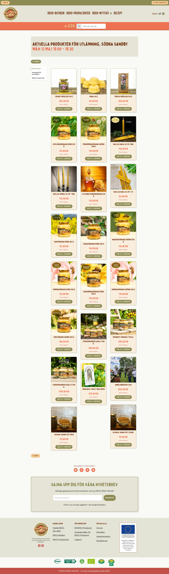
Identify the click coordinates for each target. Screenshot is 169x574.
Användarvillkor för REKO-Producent (82, 533)
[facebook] (39, 545)
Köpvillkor (100, 532)
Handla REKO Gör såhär (58, 529)
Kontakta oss (101, 541)
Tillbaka (35, 455)
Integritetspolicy (103, 536)
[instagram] (42, 545)
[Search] (79, 26)
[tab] (39, 68)
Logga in (78, 539)
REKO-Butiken (59, 535)
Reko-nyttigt (100, 13)
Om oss (99, 528)
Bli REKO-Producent (83, 528)
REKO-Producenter (61, 539)
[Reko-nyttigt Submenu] (111, 13)
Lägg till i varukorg (64, 109)
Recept (118, 13)
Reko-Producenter (78, 13)
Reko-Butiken (56, 13)
